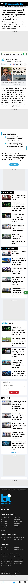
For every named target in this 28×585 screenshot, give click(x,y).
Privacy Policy (17, 573)
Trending (5, 523)
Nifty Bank (5, 549)
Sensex (4, 547)
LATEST (6, 398)
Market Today (6, 517)
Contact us (16, 571)
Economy (17, 517)
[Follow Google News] (14, 64)
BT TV (16, 526)
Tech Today (6, 519)
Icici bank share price (7, 563)
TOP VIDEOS (12, 248)
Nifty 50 (17, 547)
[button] (25, 582)
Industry (5, 528)
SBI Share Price (19, 561)
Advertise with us (5, 573)
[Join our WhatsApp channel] (25, 294)
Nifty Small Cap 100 (20, 549)
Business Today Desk (12, 59)
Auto (16, 528)
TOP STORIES (8, 192)
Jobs (4, 530)
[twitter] (8, 509)
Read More (13, 164)
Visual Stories (18, 521)
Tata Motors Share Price (7, 537)
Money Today (18, 519)
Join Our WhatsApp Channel (13, 54)
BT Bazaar (24, 1)
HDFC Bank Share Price (7, 540)
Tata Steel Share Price (20, 540)
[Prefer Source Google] (5, 64)
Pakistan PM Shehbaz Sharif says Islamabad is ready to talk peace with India (15, 138)
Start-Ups (5, 526)
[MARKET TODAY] (8, 323)
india (9, 6)
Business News (4, 6)
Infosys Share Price (7, 561)
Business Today (17, 1)
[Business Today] (14, 4)
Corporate (5, 521)
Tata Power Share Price (7, 565)
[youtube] (5, 509)
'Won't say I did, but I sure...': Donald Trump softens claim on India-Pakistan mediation (15, 145)
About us (3, 571)
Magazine (17, 523)
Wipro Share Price (19, 563)
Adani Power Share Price (20, 537)
